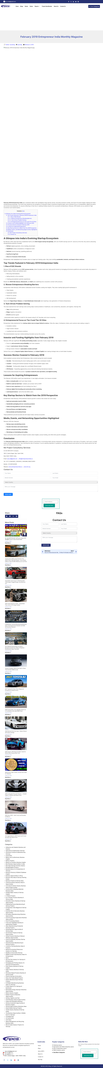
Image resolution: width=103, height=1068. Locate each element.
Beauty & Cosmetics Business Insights (16, 862)
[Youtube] (76, 2)
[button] (6, 516)
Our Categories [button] (95, 6)
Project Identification (47, 6)
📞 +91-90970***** (8, 1054)
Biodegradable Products (12, 867)
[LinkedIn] (73, 2)
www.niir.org (27, 466)
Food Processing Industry (12, 921)
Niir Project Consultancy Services (17, 232)
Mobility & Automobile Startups (14, 952)
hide (23, 211)
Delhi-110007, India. (21, 1055)
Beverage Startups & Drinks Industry (15, 865)
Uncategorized (10, 1016)
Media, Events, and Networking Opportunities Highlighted (21, 229)
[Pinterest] (78, 2)
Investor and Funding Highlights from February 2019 (20, 223)
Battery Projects (10, 860)
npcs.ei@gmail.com (12, 458)
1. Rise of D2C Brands (14, 216)
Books (26, 6)
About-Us (56, 6)
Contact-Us (63, 6)
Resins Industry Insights (12, 993)
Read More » (8, 543)
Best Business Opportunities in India (15, 864)
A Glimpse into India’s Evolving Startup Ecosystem (17, 213)
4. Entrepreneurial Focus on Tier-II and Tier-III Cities (22, 221)
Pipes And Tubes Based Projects (14, 978)
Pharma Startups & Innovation (14, 976)
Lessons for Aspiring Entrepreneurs (16, 226)
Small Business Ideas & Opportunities (15, 999)
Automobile (9, 855)
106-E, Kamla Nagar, (10, 1055)
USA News (8, 1019)
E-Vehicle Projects (10, 896)
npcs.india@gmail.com (11, 1051)
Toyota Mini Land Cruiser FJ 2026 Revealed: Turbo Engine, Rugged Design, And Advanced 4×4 (15, 582)
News (7, 957)
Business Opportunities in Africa (14, 875)
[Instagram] (18, 1060)
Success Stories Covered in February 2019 (17, 224)
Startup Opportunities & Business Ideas (16, 1006)
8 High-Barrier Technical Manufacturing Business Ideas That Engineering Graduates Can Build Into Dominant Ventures (16, 626)
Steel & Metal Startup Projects (14, 1008)
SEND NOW (8, 494)
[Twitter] (71, 2)
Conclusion (9, 231)
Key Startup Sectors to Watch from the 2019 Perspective (21, 228)
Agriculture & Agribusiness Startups (15, 850)
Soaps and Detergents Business (14, 1001)
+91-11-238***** (8, 1052)
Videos (31, 6)
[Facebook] (69, 2)
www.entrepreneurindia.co (15, 466)
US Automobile (10, 1018)
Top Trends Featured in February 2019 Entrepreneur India (21, 215)
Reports (37, 6)
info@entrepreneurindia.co (26, 458)
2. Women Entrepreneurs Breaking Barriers (20, 218)
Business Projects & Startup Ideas (15, 880)
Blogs (21, 6)
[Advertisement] (51, 20)
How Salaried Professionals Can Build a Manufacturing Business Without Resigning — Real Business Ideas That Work (15, 648)
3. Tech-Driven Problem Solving (17, 220)
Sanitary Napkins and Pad (12, 998)
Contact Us (12, 234)
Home (17, 6)
